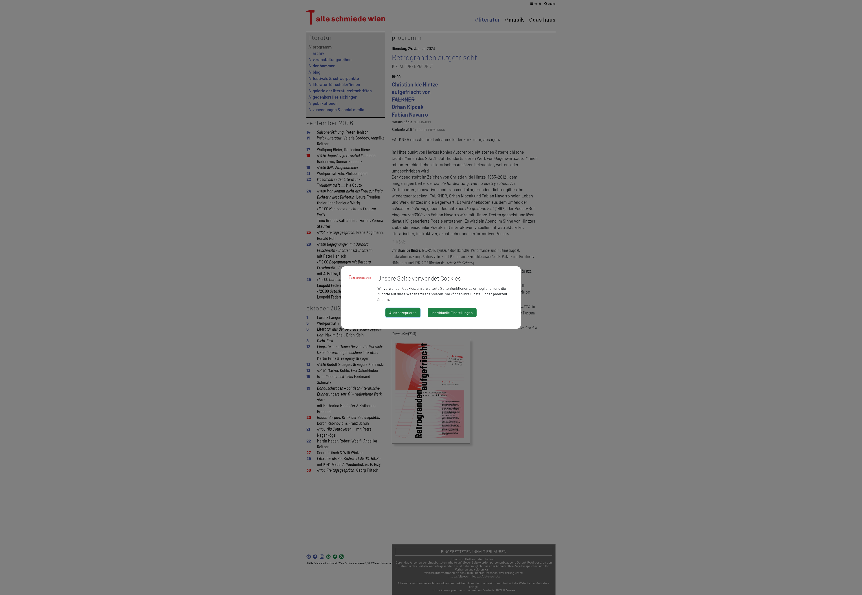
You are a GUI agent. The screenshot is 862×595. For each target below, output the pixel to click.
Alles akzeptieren (403, 312)
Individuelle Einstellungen (452, 312)
